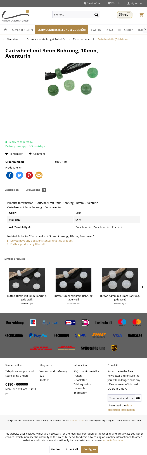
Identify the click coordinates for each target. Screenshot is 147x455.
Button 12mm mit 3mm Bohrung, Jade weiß (73, 297)
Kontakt (44, 380)
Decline (55, 449)
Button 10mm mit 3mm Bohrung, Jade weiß (27, 297)
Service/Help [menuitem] (94, 3)
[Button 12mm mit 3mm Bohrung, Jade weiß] (73, 279)
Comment (39, 153)
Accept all (72, 449)
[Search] (96, 14)
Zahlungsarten (82, 384)
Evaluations (35, 189)
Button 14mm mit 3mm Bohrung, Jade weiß (120, 297)
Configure (90, 449)
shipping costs (77, 420)
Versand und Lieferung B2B (53, 373)
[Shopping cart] (141, 14)
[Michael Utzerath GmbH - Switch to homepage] (15, 16)
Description (11, 189)
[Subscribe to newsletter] (138, 398)
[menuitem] (114, 3)
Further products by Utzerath (28, 244)
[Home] (5, 29)
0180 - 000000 (16, 384)
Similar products (14, 258)
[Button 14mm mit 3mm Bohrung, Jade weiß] (120, 279)
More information (113, 440)
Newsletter (80, 380)
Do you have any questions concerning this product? (41, 240)
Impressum (80, 392)
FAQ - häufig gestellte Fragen (86, 373)
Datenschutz (81, 388)
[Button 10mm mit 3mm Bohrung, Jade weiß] (27, 279)
